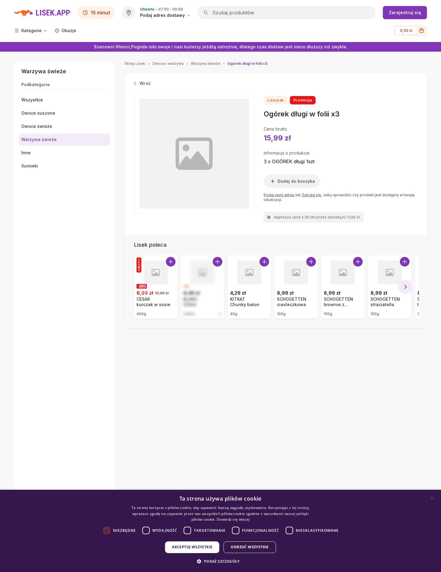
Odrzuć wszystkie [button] (249, 546)
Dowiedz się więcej (233, 519)
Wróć (145, 83)
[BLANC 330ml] (202, 287)
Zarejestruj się (405, 12)
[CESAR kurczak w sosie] (155, 287)
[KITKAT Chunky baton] (249, 287)
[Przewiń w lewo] (146, 287)
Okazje (69, 30)
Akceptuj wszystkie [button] (192, 546)
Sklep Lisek (134, 63)
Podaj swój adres (279, 195)
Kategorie (31, 30)
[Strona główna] (42, 12)
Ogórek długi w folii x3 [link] (247, 63)
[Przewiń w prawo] (405, 287)
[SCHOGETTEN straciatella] (389, 287)
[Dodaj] (171, 261)
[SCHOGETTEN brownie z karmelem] (342, 287)
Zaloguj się (311, 195)
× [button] (432, 498)
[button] (220, 561)
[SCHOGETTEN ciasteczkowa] (296, 287)
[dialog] (220, 531)
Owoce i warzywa (168, 63)
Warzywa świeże (205, 63)
